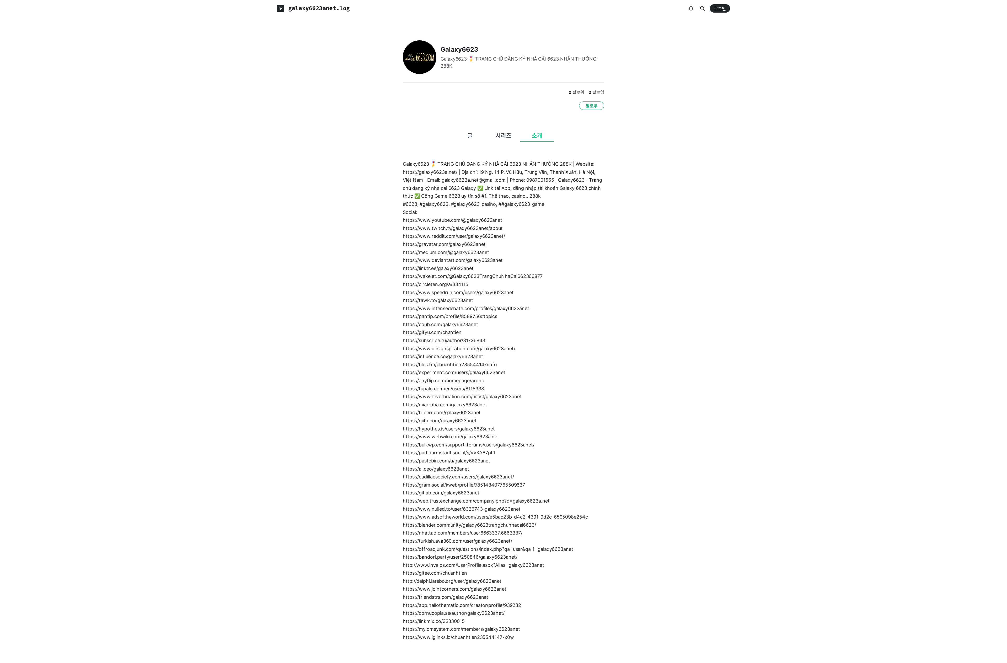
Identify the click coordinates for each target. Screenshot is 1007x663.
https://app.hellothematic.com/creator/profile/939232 (462, 605)
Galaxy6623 (459, 49)
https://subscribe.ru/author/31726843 (444, 340)
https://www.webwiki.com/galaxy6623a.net (451, 436)
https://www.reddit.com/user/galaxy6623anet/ (454, 236)
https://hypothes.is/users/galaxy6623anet (449, 429)
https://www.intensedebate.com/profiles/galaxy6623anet (466, 308)
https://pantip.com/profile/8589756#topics (450, 316)
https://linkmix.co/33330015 (434, 621)
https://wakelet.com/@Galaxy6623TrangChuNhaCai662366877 (473, 276)
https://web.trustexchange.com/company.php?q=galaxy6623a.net (476, 501)
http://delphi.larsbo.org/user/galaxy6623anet (452, 581)
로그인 (720, 8)
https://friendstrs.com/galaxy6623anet (445, 597)
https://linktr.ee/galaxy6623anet (438, 268)
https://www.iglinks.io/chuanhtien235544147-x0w (458, 637)
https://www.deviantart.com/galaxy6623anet (453, 260)
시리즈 (503, 135)
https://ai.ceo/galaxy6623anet (436, 469)
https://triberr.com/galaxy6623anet (442, 412)
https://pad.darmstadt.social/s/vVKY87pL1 (449, 452)
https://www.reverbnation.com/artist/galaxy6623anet (462, 396)
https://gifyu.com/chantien (432, 332)
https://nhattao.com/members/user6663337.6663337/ (462, 533)
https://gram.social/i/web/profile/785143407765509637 (464, 485)
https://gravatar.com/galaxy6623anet (444, 244)
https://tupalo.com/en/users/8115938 (443, 388)
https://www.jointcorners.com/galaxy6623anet (454, 589)
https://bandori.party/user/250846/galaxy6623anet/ (460, 557)
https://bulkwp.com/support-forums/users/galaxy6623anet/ (468, 445)
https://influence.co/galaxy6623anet (443, 356)
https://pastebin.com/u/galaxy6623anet (446, 460)
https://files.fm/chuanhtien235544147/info (450, 364)
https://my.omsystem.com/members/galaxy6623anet (461, 629)
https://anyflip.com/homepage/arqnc (443, 380)
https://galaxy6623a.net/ (430, 172)
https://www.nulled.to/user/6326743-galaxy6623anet (461, 509)
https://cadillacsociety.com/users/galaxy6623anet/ (458, 476)
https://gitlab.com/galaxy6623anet (441, 492)
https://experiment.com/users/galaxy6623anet (454, 372)
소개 (537, 135)
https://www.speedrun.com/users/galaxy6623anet (458, 292)
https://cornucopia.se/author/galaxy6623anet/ (454, 613)
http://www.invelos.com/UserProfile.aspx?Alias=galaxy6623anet (473, 565)
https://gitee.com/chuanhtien (435, 573)
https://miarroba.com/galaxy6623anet (445, 404)
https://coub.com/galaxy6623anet (440, 324)
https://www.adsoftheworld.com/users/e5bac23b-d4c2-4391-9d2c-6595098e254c (495, 517)
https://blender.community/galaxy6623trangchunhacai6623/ (469, 525)
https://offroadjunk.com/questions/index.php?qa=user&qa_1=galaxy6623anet (488, 549)
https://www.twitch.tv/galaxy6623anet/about (453, 228)
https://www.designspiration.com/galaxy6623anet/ (459, 348)
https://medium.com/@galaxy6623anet (446, 252)
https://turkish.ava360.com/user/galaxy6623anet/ (457, 541)
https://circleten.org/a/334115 (435, 284)
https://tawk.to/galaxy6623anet (438, 300)
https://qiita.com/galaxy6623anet (439, 420)
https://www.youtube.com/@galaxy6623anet (452, 220)
